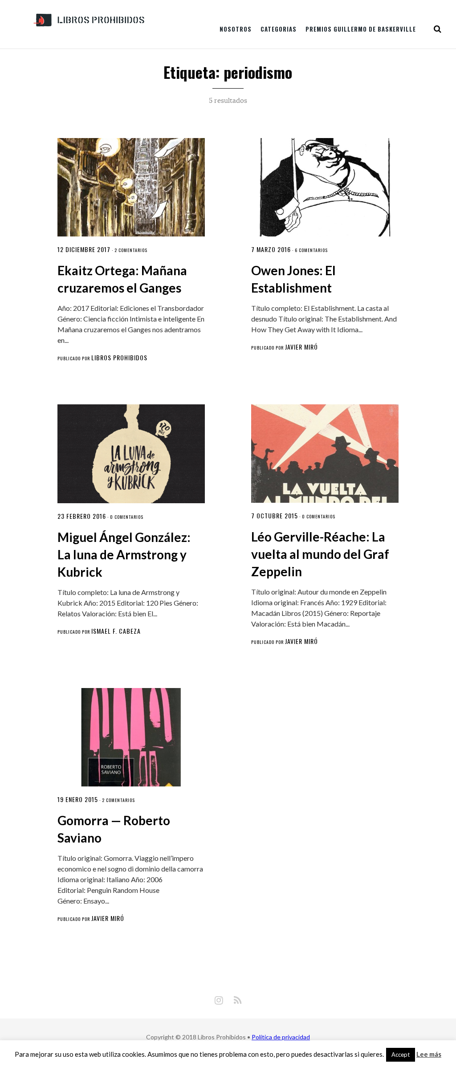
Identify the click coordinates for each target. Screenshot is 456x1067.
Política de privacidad (281, 1037)
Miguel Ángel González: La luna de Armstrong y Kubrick (124, 554)
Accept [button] (400, 1054)
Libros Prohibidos (119, 357)
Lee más (428, 1054)
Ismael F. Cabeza (116, 630)
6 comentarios (311, 250)
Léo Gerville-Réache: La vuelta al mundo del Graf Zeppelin (320, 554)
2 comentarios (130, 250)
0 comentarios (126, 516)
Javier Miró (301, 346)
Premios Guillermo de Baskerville (360, 28)
